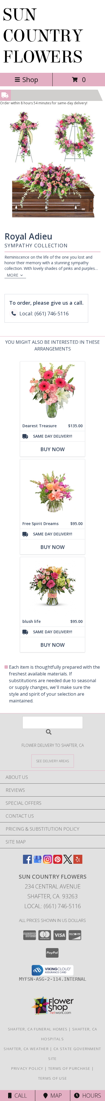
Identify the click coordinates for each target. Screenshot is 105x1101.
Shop (30, 79)
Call (19, 1095)
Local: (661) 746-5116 (52, 906)
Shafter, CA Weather (26, 1048)
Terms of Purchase (69, 1068)
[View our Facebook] (27, 862)
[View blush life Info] (52, 586)
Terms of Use (52, 1078)
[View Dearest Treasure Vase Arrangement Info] (52, 391)
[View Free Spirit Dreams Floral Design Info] (52, 489)
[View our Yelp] (77, 862)
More (12, 275)
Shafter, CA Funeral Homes (38, 1029)
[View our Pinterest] (57, 862)
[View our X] (67, 862)
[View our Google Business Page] (37, 862)
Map (55, 1095)
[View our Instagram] (47, 862)
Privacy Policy (27, 1068)
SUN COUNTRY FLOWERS (43, 35)
